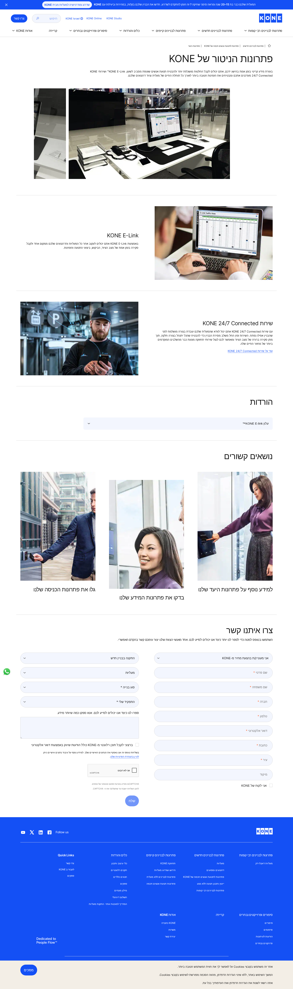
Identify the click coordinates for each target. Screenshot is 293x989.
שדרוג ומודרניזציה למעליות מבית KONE (67, 4)
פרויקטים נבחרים (264, 943)
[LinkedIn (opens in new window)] (40, 831)
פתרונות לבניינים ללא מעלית (161, 876)
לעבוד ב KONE (66, 869)
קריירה (220, 915)
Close (6, 4)
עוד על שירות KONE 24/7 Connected (250, 351)
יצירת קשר (170, 936)
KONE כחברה (168, 922)
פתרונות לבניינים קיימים (161, 855)
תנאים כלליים (120, 876)
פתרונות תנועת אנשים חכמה (160, 883)
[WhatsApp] (7, 672)
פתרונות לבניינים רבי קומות (256, 855)
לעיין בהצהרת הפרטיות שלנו (124, 756)
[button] (262, 31)
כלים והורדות (119, 855)
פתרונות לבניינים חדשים (253, 46)
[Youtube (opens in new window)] (23, 831)
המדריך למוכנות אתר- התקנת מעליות (108, 903)
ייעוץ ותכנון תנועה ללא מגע (210, 883)
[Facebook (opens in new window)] (49, 831)
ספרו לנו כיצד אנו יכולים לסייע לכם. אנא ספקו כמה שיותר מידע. (98, 713)
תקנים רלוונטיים (119, 870)
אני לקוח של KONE (254, 785)
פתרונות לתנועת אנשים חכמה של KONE (221, 46)
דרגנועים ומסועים (215, 870)
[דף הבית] (269, 46)
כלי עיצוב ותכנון (119, 863)
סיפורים (269, 922)
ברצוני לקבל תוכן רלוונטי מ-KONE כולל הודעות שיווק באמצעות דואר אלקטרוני (82, 745)
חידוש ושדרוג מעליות (164, 870)
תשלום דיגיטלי (119, 897)
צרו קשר (70, 863)
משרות (172, 929)
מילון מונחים (120, 890)
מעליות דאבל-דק (264, 863)
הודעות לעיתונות (264, 936)
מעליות (220, 863)
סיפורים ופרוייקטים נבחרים (256, 915)
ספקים (123, 883)
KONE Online (94, 18)
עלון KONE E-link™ (255, 423)
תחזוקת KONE (167, 863)
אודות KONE (167, 915)
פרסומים (268, 929)
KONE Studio (114, 18)
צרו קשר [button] (19, 18)
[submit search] (38, 18)
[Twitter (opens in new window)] (32, 831)
